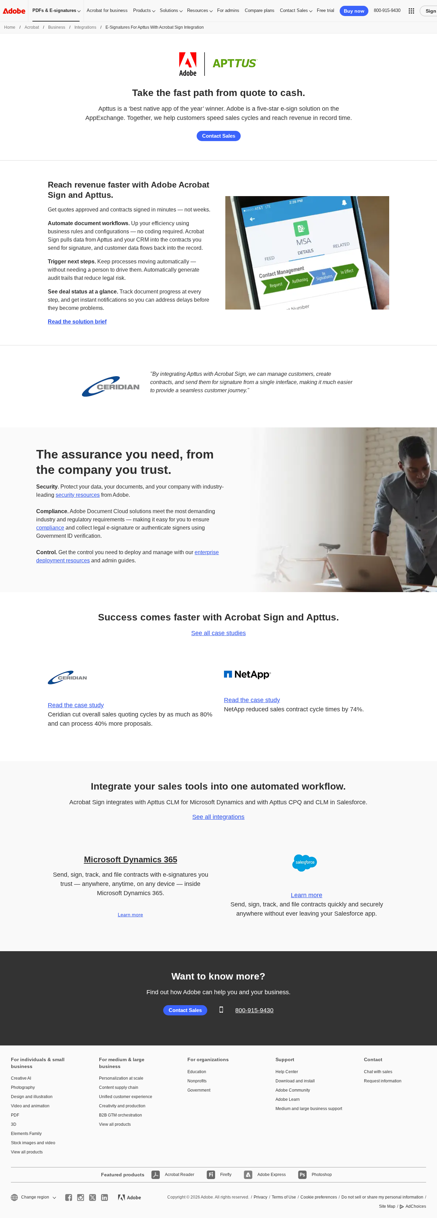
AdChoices (416, 1206)
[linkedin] (104, 1197)
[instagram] (80, 1197)
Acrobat (32, 27)
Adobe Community (293, 1090)
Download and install (295, 1081)
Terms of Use (284, 1197)
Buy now (354, 11)
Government (198, 1090)
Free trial (325, 10)
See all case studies (218, 633)
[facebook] (68, 1197)
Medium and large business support (309, 1108)
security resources (78, 495)
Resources (197, 10)
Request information (382, 1081)
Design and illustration (32, 1096)
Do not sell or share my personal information (382, 1197)
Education (196, 1071)
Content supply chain (118, 1087)
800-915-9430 (387, 10)
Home (9, 27)
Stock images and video (33, 1142)
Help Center (287, 1071)
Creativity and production (122, 1106)
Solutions (169, 10)
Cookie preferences (318, 1197)
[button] (411, 10)
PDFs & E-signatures (54, 10)
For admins (228, 10)
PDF (15, 1115)
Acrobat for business (107, 10)
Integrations (85, 27)
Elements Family (26, 1133)
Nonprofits (197, 1081)
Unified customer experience (125, 1096)
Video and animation (30, 1106)
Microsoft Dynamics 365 (130, 859)
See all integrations (218, 816)
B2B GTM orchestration (120, 1115)
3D (13, 1124)
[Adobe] (14, 11)
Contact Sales (294, 10)
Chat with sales (378, 1071)
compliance (50, 528)
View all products (27, 1152)
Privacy (260, 1197)
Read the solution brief (77, 322)
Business (56, 27)
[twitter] (92, 1197)
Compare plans (259, 10)
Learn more (130, 914)
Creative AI (21, 1078)
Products (142, 10)
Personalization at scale (121, 1078)
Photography (23, 1087)
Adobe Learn (288, 1099)
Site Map (387, 1206)
